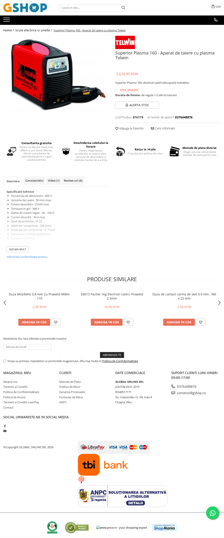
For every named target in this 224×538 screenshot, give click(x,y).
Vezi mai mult (17, 249)
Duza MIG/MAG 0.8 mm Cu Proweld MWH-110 (39, 296)
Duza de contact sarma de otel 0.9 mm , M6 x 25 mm (184, 296)
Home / (9, 30)
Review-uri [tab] (73, 180)
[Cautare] (123, 7)
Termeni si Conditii (15, 387)
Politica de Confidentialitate (120, 361)
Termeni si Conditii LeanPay (21, 402)
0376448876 (186, 386)
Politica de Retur (69, 387)
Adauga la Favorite (131, 128)
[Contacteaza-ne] (216, 19)
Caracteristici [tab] (34, 180)
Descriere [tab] (13, 181)
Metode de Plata (70, 382)
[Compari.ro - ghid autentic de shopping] (77, 527)
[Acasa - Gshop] (25, 7)
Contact (8, 407)
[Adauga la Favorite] (56, 322)
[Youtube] (4, 431)
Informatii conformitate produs (27, 257)
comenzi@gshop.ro (191, 393)
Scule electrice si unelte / (34, 30)
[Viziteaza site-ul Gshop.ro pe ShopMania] (164, 527)
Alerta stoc (139, 105)
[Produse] (7, 21)
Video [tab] (54, 180)
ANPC (63, 402)
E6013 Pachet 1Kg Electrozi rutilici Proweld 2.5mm (112, 296)
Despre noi (10, 382)
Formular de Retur (71, 397)
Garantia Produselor (72, 392)
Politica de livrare (14, 397)
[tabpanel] (56, 74)
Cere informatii (164, 128)
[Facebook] (4, 426)
